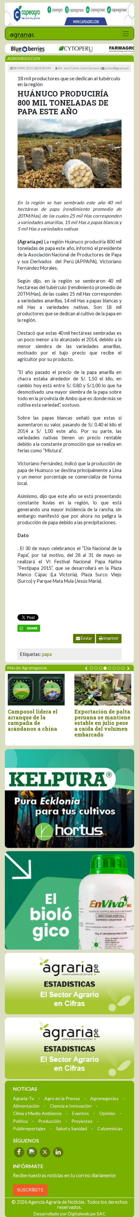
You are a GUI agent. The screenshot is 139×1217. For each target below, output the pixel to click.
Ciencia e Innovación (70, 1106)
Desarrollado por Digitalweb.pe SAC (70, 1213)
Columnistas (110, 1128)
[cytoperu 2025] (64, 49)
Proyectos (81, 1121)
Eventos (80, 1113)
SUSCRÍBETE (30, 1189)
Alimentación (26, 1106)
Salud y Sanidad (71, 1128)
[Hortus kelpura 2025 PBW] (69, 798)
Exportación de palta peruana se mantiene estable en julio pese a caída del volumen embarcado (102, 723)
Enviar (86, 638)
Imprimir (111, 638)
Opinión (107, 1113)
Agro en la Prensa (62, 1098)
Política (20, 1121)
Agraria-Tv (23, 1098)
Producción (49, 1121)
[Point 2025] (69, 900)
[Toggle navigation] (126, 33)
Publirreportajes (29, 1128)
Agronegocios (104, 1098)
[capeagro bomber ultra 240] (69, 14)
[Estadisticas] (69, 983)
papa (47, 654)
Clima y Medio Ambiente (37, 1113)
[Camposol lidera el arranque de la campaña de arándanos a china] (36, 690)
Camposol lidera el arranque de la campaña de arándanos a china (33, 720)
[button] (91, 668)
